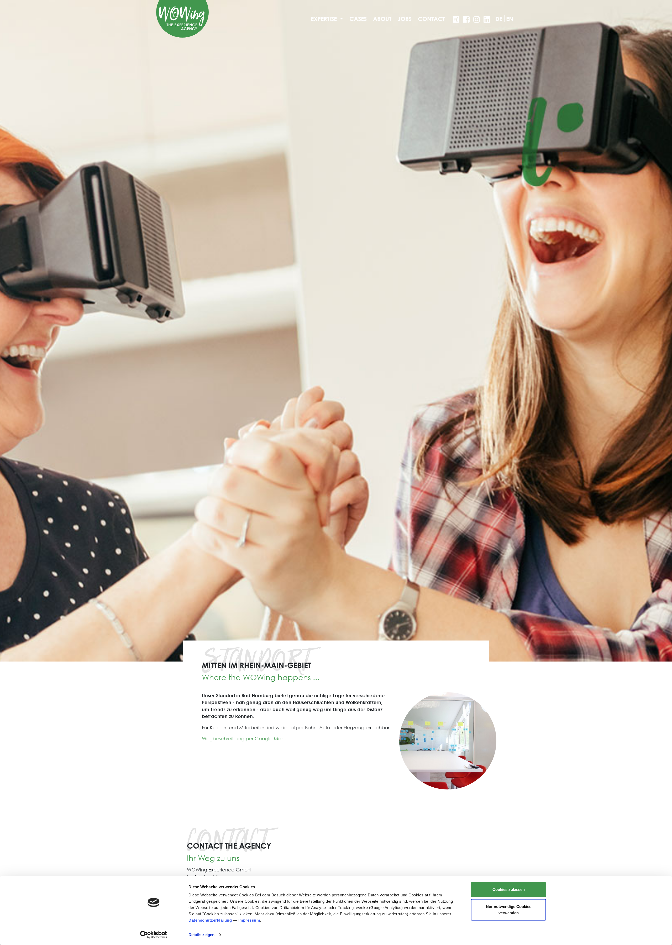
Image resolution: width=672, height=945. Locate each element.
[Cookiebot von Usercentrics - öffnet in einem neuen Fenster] (154, 935)
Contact (431, 18)
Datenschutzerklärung (210, 920)
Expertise (324, 18)
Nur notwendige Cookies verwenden (508, 909)
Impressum (249, 920)
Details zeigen (201, 934)
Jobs (405, 18)
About (382, 18)
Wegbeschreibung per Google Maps (244, 738)
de (498, 18)
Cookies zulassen (508, 889)
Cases (358, 18)
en (509, 18)
